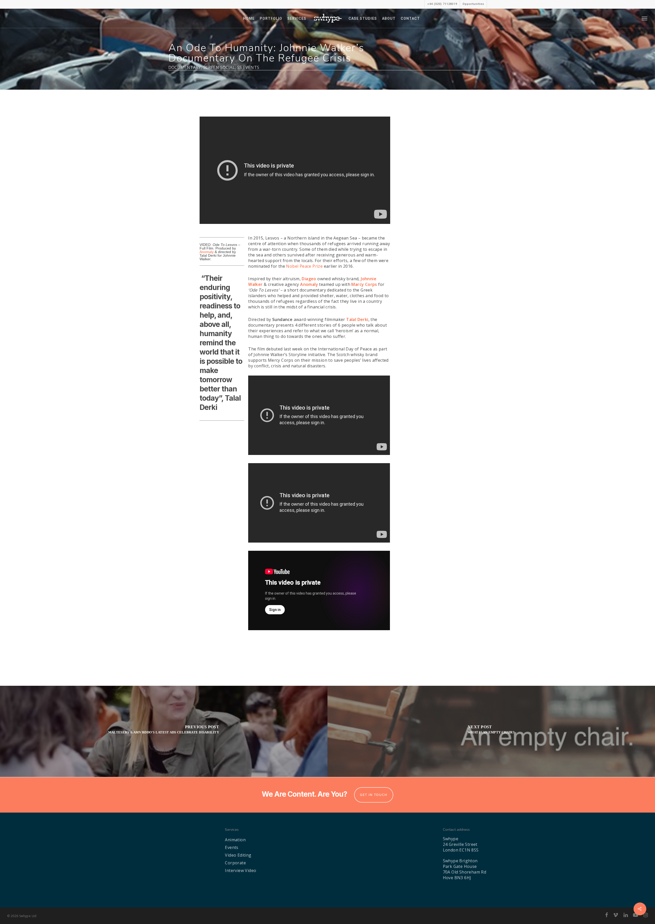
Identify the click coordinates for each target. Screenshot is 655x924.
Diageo (309, 279)
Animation (235, 840)
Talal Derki (357, 319)
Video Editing (238, 855)
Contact (410, 18)
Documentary (184, 67)
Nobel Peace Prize (304, 266)
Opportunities (473, 4)
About (389, 18)
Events (231, 847)
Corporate (235, 863)
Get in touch (373, 795)
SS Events (248, 67)
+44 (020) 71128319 (442, 4)
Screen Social (219, 67)
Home (249, 18)
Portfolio (271, 18)
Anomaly (207, 252)
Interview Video (240, 870)
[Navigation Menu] (645, 18)
